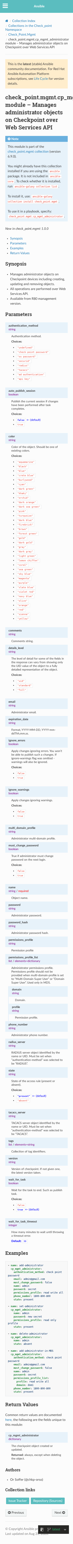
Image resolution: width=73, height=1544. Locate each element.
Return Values (20, 253)
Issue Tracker (18, 1500)
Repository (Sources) (47, 1500)
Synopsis (16, 238)
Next (58, 1512)
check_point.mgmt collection (28, 151)
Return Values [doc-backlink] (21, 1404)
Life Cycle (41, 78)
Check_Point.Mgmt (22, 34)
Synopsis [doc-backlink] (15, 263)
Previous (17, 1512)
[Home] (6, 21)
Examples (17, 248)
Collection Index (23, 21)
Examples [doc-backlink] (16, 1253)
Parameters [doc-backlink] (18, 314)
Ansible (39, 6)
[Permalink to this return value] (41, 1435)
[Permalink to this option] (40, 325)
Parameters (18, 243)
